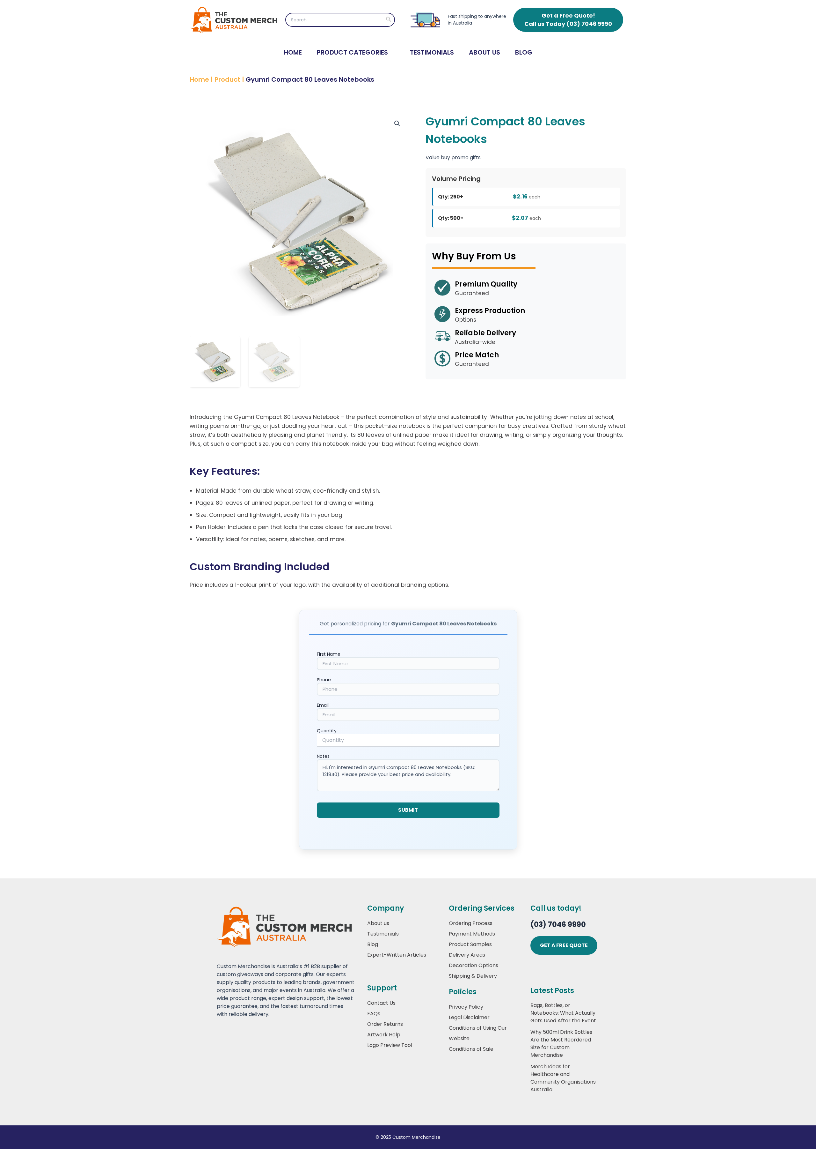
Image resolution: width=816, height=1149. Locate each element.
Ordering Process (470, 923)
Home (293, 52)
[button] (388, 19)
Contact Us (381, 1003)
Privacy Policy (466, 1007)
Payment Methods (472, 933)
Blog (523, 52)
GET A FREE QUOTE (564, 945)
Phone (324, 679)
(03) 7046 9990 (558, 924)
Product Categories (352, 52)
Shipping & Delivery (473, 976)
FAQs (373, 1013)
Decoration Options (473, 965)
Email (323, 705)
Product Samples (470, 944)
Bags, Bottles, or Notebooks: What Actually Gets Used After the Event (563, 1013)
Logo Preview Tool (389, 1045)
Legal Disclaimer (469, 1017)
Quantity (327, 730)
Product (227, 79)
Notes (323, 756)
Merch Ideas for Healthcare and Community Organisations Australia (563, 1078)
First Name (328, 654)
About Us (484, 52)
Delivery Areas (467, 955)
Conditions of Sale (471, 1049)
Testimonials (432, 52)
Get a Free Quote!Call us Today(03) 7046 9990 (568, 19)
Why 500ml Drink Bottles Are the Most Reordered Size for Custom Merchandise (561, 1043)
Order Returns (385, 1024)
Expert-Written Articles (396, 955)
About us (378, 923)
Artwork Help (383, 1034)
